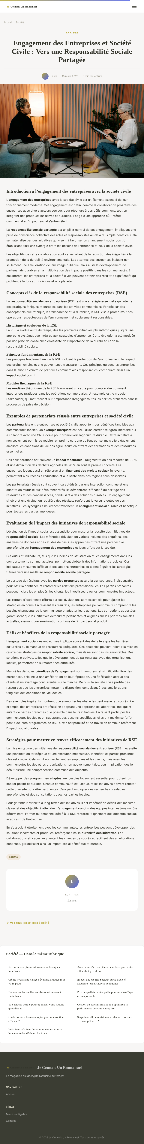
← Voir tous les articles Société (27, 922)
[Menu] (134, 6)
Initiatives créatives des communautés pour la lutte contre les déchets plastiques (35, 1031)
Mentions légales (16, 1114)
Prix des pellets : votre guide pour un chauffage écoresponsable (105, 994)
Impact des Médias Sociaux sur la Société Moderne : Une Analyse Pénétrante (101, 981)
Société (20, 22)
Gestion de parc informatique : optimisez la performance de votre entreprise (102, 1006)
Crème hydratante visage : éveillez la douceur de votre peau (36, 981)
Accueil (8, 22)
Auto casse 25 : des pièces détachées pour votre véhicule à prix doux (105, 968)
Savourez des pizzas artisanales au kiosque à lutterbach (34, 968)
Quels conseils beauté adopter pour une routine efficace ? (36, 1019)
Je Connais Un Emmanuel (59, 1067)
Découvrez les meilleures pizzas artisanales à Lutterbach (34, 994)
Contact (11, 1120)
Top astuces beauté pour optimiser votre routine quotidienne (36, 1006)
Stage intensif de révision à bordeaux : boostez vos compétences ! (104, 1019)
